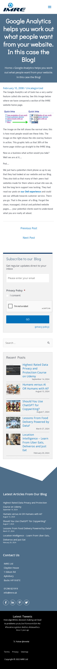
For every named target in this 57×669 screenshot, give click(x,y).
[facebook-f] (6, 602)
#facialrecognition (13, 627)
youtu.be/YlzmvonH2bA (26, 623)
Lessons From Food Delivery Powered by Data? (27, 528)
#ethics (25, 627)
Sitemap (24, 651)
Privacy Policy (15, 290)
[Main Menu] (49, 6)
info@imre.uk (10, 592)
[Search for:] (27, 343)
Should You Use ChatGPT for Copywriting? (24, 521)
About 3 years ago (22, 630)
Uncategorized (34, 88)
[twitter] (27, 602)
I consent (15, 295)
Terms (7, 651)
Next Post (29, 237)
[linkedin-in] (13, 602)
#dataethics (34, 627)
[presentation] (29, 306)
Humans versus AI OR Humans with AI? (22, 513)
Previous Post (29, 228)
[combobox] (27, 343)
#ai (39, 623)
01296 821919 (11, 588)
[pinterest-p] (20, 602)
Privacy (15, 651)
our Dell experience (31, 192)
